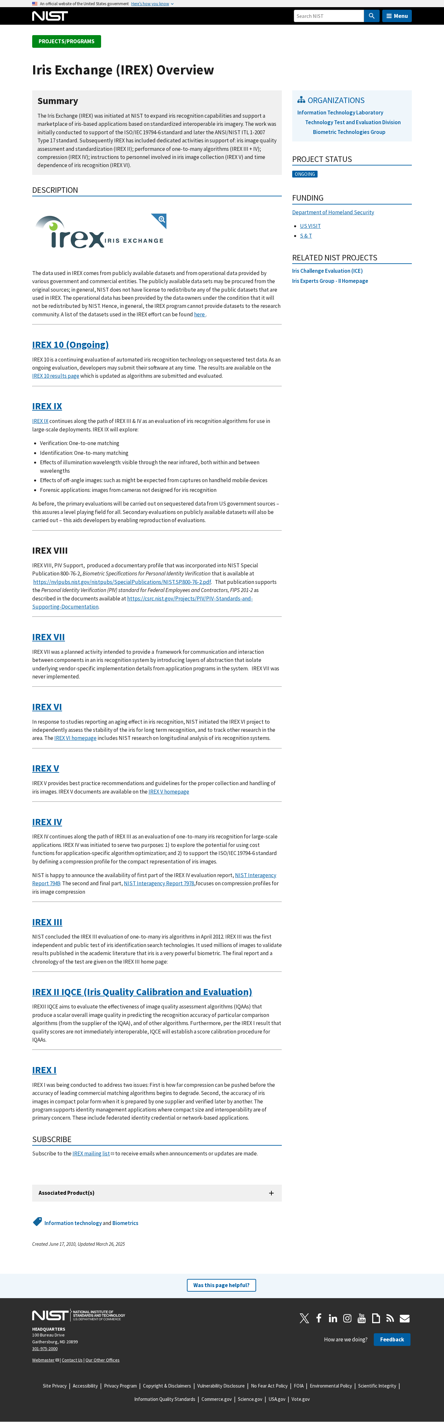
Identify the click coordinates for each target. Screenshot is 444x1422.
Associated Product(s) (67, 1192)
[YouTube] (362, 1318)
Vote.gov (301, 1399)
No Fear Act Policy (269, 1386)
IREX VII (48, 637)
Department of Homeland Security (333, 212)
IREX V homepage (169, 791)
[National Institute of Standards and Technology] (78, 1315)
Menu (401, 16)
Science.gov (250, 1399)
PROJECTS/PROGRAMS (67, 41)
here (200, 314)
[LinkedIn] (333, 1318)
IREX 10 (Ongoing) (70, 344)
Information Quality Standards (164, 1399)
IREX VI (47, 707)
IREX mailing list (91, 1153)
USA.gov (276, 1399)
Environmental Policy (331, 1386)
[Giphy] (376, 1318)
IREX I (44, 1070)
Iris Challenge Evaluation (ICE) (327, 270)
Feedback (392, 1339)
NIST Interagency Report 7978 (159, 883)
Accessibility (85, 1386)
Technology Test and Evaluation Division (353, 122)
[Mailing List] (405, 1318)
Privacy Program (120, 1386)
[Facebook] (319, 1318)
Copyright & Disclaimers (167, 1386)
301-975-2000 (45, 1348)
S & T (306, 235)
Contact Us (72, 1360)
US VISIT (310, 226)
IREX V (45, 768)
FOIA (299, 1386)
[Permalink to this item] (83, 101)
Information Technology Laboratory (340, 112)
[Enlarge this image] (99, 232)
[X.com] (304, 1318)
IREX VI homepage (75, 738)
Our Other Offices (102, 1360)
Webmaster (43, 1360)
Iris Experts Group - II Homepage (330, 280)
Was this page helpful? (221, 1285)
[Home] (50, 16)
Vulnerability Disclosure (221, 1386)
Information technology (73, 1223)
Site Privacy (55, 1386)
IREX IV (47, 822)
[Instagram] (347, 1318)
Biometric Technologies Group (349, 132)
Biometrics (125, 1223)
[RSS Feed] (390, 1318)
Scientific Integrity (377, 1386)
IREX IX (47, 406)
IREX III (47, 922)
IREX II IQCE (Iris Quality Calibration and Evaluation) (142, 992)
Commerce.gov (217, 1399)
